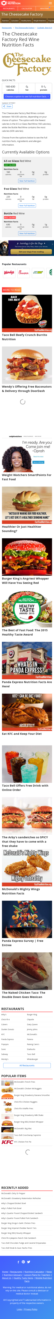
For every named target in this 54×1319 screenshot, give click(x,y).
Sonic (3, 1049)
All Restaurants (27, 1065)
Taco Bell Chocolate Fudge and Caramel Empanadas (23, 1243)
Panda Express (7, 1039)
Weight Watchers (40, 21)
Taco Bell (31, 1054)
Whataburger (32, 1059)
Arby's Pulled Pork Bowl (11, 1208)
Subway (4, 1054)
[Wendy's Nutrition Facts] (9, 273)
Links (19, 1309)
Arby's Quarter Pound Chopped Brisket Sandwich (22, 1213)
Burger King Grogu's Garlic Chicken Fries (18, 1223)
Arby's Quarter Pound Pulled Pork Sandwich (19, 1218)
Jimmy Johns (32, 1029)
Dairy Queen (32, 1024)
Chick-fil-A (5, 1019)
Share (8, 106)
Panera (30, 1039)
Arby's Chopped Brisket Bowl (13, 1203)
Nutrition (5, 21)
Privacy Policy (30, 1309)
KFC (3, 1034)
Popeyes (5, 1044)
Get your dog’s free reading (31, 252)
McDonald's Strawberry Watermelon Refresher (21, 1198)
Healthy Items (26, 21)
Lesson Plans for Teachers (37, 1274)
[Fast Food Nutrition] (10, 3)
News (49, 1271)
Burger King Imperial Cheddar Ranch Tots (18, 1228)
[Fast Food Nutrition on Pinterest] (23, 1262)
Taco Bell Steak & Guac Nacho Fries (16, 1248)
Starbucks (31, 1049)
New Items (44, 8)
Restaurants (9, 8)
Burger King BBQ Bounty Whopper (16, 1233)
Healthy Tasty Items (23, 1278)
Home (5, 1271)
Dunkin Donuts (7, 1029)
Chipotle (30, 1019)
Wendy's (4, 1059)
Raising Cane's (33, 1044)
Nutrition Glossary (13, 1274)
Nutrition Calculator (34, 1271)
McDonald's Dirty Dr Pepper (13, 1193)
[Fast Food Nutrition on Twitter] (28, 1262)
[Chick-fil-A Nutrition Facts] (23, 273)
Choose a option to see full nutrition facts (26, 96)
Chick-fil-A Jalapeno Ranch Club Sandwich (18, 1238)
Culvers (4, 1024)
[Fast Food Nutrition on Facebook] (17, 1262)
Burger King (32, 1014)
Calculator (27, 8)
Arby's (3, 1014)
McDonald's (32, 1034)
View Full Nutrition (27, 181)
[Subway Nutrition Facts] (38, 273)
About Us (6, 1278)
